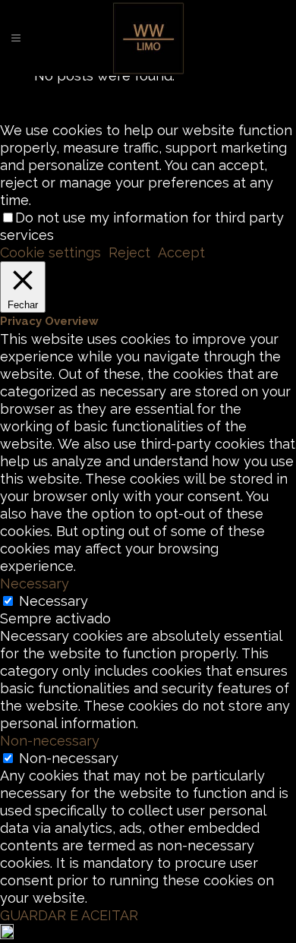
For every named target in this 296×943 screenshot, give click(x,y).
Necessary (53, 601)
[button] (148, 933)
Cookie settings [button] (50, 252)
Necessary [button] (34, 583)
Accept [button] (181, 252)
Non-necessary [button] (49, 741)
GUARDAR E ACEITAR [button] (69, 915)
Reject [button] (129, 252)
